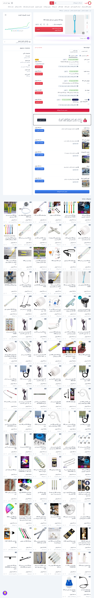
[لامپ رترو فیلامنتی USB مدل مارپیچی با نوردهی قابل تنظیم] (69, 347)
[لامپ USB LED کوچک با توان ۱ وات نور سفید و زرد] (84, 230)
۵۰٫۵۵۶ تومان (38, 90)
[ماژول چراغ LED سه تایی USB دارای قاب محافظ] (39, 462)
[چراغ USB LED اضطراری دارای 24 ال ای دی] (10, 302)
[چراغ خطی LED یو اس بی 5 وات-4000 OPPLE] (69, 462)
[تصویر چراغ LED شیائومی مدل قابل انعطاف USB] (87, 17)
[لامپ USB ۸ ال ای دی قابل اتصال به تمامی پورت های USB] (39, 558)
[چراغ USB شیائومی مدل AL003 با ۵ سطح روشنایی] (84, 509)
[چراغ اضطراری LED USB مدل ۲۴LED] (39, 277)
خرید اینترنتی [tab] (83, 55)
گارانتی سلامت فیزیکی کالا (74, 64)
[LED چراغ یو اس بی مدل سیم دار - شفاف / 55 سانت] (39, 371)
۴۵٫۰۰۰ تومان (38, 71)
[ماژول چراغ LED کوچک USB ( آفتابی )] (69, 534)
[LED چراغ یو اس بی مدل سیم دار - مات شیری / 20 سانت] (84, 324)
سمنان (88, 83)
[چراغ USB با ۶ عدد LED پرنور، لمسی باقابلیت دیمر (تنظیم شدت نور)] (84, 485)
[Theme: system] (12, 3)
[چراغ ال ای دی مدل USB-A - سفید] (39, 417)
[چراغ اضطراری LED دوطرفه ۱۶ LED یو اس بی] (54, 230)
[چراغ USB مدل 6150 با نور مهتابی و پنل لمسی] (69, 324)
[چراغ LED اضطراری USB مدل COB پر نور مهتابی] (54, 347)
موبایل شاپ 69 (85, 81)
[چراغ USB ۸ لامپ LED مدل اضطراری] (39, 230)
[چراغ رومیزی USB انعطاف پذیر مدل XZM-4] (25, 208)
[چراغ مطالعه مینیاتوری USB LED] (54, 462)
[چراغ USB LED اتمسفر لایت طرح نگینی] (39, 439)
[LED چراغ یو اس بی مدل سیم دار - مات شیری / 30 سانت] (25, 324)
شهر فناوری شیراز (85, 178)
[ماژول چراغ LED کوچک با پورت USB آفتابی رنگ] (69, 485)
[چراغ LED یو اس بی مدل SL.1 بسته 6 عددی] (84, 439)
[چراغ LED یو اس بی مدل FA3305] (10, 324)
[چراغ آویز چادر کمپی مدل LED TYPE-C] (69, 582)
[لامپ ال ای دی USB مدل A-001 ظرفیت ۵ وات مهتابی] (54, 302)
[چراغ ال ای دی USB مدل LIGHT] (84, 417)
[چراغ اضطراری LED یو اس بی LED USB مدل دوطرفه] (69, 302)
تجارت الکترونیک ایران (83, 100)
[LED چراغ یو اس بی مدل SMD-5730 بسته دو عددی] (54, 439)
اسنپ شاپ (86, 59)
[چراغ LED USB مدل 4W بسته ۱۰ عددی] (25, 417)
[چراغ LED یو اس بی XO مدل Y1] (39, 324)
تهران (88, 61)
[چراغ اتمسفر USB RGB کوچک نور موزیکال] (25, 485)
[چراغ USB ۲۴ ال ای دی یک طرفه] (25, 439)
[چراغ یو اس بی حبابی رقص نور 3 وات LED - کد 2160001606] (25, 462)
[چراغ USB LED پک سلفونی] (25, 534)
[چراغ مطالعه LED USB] (69, 394)
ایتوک (87, 166)
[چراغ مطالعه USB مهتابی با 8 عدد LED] (54, 558)
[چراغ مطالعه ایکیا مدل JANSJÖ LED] (84, 582)
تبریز (88, 92)
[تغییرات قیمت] (47, 24)
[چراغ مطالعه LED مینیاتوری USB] (69, 253)
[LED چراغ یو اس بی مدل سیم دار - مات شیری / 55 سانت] (25, 394)
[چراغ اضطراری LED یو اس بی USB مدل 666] (54, 371)
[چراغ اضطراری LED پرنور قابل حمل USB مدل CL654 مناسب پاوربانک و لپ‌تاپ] (10, 347)
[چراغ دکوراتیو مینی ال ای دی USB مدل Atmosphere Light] (84, 302)
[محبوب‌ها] (44, 24)
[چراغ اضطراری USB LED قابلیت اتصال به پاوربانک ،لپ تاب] (39, 509)
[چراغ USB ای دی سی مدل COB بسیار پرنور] (10, 208)
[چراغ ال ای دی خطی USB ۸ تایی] (10, 485)
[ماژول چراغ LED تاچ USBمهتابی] (39, 485)
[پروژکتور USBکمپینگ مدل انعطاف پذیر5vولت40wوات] (10, 230)
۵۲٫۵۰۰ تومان (38, 99)
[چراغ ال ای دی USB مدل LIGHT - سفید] (84, 371)
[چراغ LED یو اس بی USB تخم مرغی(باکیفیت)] (54, 534)
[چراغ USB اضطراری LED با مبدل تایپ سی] (69, 230)
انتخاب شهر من (41, 120)
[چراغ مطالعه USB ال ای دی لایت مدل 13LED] (54, 324)
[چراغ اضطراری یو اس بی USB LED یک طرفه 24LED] (39, 534)
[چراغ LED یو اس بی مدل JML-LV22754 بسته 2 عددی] (69, 439)
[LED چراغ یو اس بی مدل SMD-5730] (69, 371)
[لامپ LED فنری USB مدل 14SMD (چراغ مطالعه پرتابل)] (84, 394)
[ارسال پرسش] (88, 38)
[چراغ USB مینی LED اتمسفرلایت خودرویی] (84, 208)
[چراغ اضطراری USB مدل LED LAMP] (84, 347)
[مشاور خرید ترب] (5, 593)
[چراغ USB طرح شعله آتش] (10, 462)
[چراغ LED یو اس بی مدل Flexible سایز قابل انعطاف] (69, 208)
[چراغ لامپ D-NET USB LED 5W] (10, 534)
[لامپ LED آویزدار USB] (54, 253)
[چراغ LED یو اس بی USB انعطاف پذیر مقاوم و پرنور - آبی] (54, 277)
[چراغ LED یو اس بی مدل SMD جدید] (25, 230)
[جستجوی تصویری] (55, 3)
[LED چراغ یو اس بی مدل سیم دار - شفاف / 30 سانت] (39, 347)
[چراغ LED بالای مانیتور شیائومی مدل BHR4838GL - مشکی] (10, 558)
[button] (6, 3)
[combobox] (68, 3)
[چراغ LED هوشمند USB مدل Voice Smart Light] (25, 277)
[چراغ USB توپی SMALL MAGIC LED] (10, 509)
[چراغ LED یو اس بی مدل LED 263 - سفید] (39, 302)
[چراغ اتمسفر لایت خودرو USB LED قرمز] (69, 509)
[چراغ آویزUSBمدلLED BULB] (10, 277)
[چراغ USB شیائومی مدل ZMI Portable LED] (69, 277)
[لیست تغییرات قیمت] (6, 15)
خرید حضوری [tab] (72, 55)
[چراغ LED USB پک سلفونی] (54, 208)
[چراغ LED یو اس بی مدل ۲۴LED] (25, 347)
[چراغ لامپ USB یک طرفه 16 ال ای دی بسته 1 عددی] (54, 485)
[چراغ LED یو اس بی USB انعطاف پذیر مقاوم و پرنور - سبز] (10, 253)
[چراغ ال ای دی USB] (25, 253)
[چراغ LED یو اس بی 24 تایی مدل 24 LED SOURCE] (39, 394)
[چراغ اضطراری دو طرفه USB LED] (84, 558)
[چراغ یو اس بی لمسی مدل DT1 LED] (25, 302)
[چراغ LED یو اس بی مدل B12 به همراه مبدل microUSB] (25, 558)
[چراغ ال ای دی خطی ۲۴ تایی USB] (10, 439)
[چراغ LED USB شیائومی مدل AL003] (84, 277)
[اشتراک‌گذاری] (41, 25)
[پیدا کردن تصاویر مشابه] (83, 33)
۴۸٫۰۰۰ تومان (38, 80)
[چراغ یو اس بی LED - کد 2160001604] (69, 558)
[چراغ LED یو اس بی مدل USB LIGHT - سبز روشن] (69, 417)
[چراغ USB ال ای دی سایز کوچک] (54, 509)
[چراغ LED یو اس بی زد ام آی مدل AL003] (10, 371)
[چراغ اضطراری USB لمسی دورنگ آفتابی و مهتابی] (39, 253)
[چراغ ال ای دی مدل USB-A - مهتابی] (25, 371)
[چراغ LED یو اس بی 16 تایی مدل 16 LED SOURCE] (10, 417)
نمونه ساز (87, 90)
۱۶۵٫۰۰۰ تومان (38, 61)
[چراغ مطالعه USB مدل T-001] (39, 208)
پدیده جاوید (86, 71)
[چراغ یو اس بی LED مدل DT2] (10, 394)
